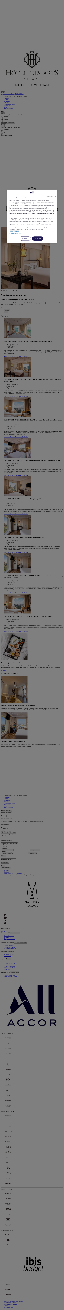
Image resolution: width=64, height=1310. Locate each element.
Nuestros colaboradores (15, 233)
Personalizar (25, 238)
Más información (14, 231)
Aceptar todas (37, 238)
